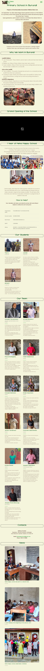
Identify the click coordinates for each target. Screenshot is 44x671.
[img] (5, 2)
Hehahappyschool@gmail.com (23, 536)
